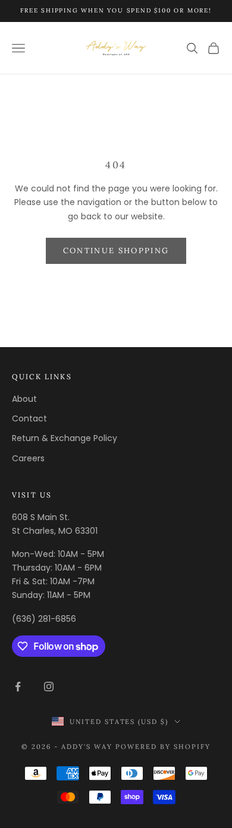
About (24, 399)
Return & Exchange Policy (64, 438)
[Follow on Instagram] (49, 686)
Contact (29, 418)
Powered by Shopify (163, 746)
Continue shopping (116, 250)
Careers (28, 458)
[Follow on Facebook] (18, 686)
